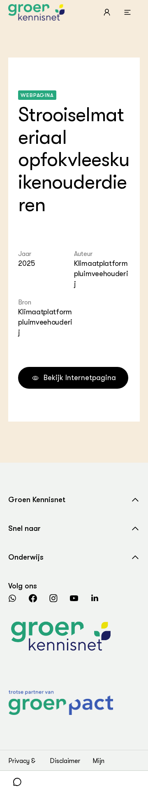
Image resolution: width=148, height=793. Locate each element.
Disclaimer (65, 761)
